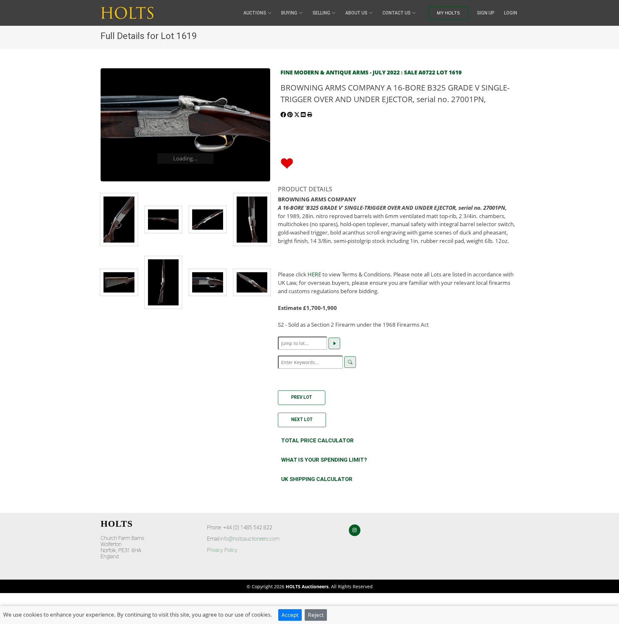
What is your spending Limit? (324, 459)
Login (510, 12)
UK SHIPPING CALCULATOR (316, 479)
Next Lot (302, 419)
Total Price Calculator (317, 440)
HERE (314, 274)
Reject (316, 615)
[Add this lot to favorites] (286, 163)
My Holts (448, 12)
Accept (290, 615)
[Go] (334, 343)
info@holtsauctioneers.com (250, 539)
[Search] (350, 362)
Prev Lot (301, 397)
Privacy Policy (222, 550)
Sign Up (485, 12)
